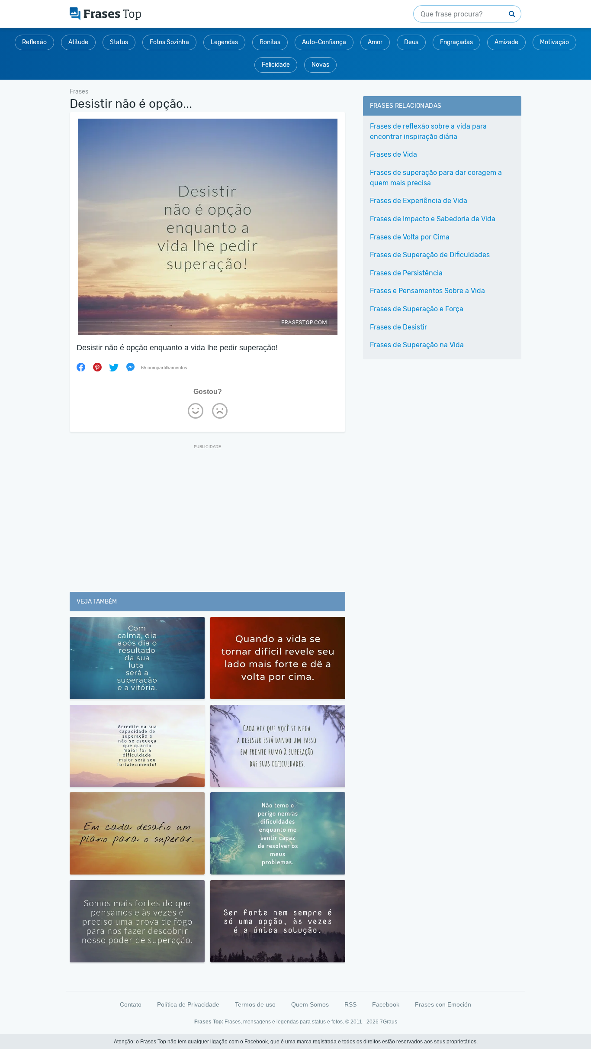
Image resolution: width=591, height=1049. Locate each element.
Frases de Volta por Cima (410, 237)
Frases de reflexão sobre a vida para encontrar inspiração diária (428, 131)
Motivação (554, 42)
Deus (411, 42)
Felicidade (276, 64)
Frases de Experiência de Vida (418, 201)
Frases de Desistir (398, 327)
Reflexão (34, 42)
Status (119, 42)
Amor (375, 42)
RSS (350, 1004)
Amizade (506, 42)
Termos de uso (255, 1004)
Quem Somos (310, 1004)
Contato (130, 1004)
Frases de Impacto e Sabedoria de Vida (432, 219)
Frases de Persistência (406, 273)
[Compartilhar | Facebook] (80, 367)
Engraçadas (456, 42)
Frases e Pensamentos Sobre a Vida (427, 291)
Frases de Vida (393, 154)
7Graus (388, 1022)
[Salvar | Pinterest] (97, 367)
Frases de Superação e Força (416, 309)
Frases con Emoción (443, 1004)
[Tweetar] (113, 367)
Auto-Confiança (324, 42)
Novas (320, 64)
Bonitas (270, 42)
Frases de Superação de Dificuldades (430, 255)
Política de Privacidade (188, 1004)
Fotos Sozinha (169, 42)
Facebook (385, 1004)
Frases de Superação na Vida (417, 345)
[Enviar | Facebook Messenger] (130, 367)
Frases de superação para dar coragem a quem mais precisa (436, 177)
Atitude (78, 42)
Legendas (224, 42)
